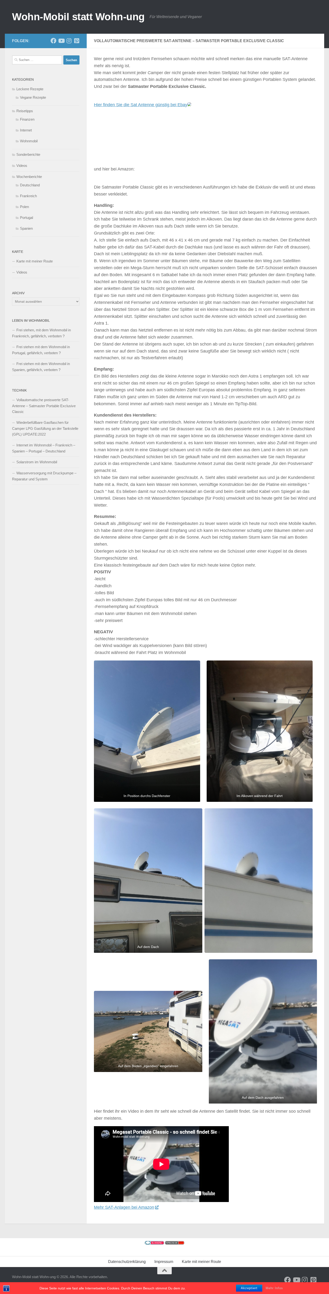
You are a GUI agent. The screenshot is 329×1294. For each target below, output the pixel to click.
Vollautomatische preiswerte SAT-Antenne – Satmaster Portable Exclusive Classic (44, 406)
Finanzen (27, 119)
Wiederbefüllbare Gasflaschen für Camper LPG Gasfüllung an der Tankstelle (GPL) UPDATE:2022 (45, 428)
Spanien (26, 228)
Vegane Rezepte (33, 97)
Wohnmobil (29, 141)
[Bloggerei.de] (154, 1243)
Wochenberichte (29, 177)
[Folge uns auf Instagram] (69, 41)
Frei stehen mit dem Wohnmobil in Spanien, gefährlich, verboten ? (41, 367)
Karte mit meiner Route (34, 261)
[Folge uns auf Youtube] (61, 41)
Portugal (26, 218)
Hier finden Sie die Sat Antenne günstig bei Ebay (140, 104)
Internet (26, 130)
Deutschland (30, 185)
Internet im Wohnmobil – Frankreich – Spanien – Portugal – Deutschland (43, 448)
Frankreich (28, 196)
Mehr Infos (274, 1288)
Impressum (163, 1262)
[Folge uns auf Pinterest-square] (76, 41)
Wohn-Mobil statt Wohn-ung (78, 16)
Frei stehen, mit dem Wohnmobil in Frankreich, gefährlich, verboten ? (41, 333)
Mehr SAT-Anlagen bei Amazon (124, 1207)
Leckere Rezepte (29, 89)
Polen (24, 207)
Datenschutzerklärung (127, 1262)
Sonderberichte (28, 154)
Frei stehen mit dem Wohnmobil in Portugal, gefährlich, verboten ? (41, 350)
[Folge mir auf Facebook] (53, 41)
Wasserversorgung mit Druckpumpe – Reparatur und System (44, 476)
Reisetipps (24, 111)
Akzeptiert (249, 1288)
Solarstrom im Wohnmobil (36, 462)
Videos (21, 165)
